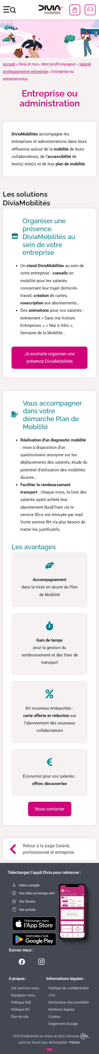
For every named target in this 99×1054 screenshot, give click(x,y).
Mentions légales (61, 1009)
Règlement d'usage (63, 1024)
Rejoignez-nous (23, 995)
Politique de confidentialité (68, 988)
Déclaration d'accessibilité (68, 1002)
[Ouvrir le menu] (9, 9)
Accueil (9, 64)
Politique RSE (21, 1002)
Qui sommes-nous (25, 988)
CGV (51, 995)
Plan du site (20, 1017)
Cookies (54, 1017)
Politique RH (20, 1009)
